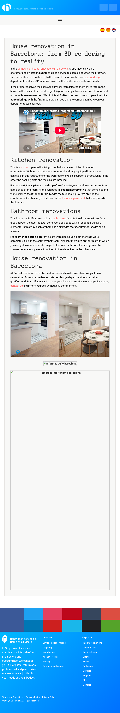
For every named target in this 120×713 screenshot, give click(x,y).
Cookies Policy (33, 697)
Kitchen (86, 661)
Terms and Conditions (12, 697)
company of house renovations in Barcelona (43, 68)
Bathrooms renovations (54, 643)
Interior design (90, 652)
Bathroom (88, 666)
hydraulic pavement (73, 198)
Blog (85, 680)
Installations (49, 652)
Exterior (86, 657)
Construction (89, 647)
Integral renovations (92, 643)
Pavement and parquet (54, 666)
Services (87, 671)
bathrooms (59, 218)
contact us (16, 285)
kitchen (25, 167)
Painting (46, 661)
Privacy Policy (48, 697)
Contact (87, 685)
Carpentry (47, 647)
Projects (87, 675)
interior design (92, 77)
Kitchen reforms (51, 657)
